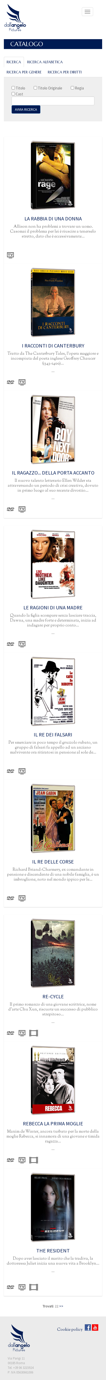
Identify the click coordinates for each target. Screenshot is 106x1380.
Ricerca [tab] (14, 62)
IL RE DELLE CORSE (53, 861)
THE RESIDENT (53, 1250)
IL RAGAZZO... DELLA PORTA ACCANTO (53, 472)
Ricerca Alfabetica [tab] (45, 62)
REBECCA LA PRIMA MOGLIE (53, 1123)
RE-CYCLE (53, 996)
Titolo (20, 88)
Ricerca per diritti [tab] (65, 72)
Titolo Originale (49, 88)
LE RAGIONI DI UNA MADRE (53, 607)
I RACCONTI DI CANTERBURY (53, 345)
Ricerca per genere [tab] (24, 72)
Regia (79, 88)
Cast (19, 94)
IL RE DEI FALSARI (53, 734)
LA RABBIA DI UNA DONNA (53, 218)
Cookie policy (70, 1330)
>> (61, 1306)
